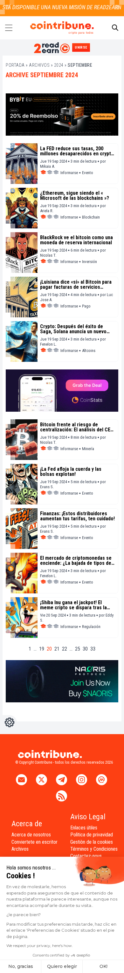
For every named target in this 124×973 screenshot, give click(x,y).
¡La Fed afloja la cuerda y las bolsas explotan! (70, 472)
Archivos (39, 65)
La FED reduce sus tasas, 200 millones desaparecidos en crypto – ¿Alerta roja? (77, 151)
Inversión (89, 261)
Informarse (69, 172)
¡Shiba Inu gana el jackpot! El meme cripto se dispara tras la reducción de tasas (73, 605)
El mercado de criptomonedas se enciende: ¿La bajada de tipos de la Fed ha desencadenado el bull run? (76, 561)
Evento (87, 172)
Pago (86, 306)
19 (41, 649)
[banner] (62, 114)
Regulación (91, 626)
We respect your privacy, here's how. (39, 945)
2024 (59, 65)
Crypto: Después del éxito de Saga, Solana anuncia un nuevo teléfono (73, 329)
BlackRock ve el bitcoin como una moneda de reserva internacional (76, 240)
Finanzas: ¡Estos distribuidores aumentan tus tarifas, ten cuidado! (77, 516)
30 (85, 649)
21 (56, 649)
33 (92, 649)
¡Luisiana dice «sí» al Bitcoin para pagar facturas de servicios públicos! (76, 285)
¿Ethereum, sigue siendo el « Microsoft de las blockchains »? (74, 196)
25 (77, 649)
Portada (15, 65)
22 (64, 649)
